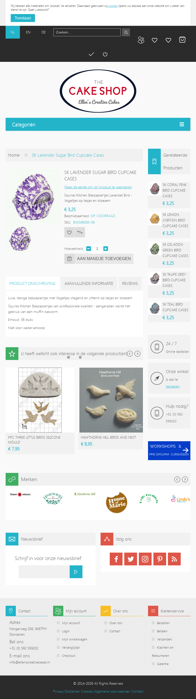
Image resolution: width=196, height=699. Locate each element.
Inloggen (105, 54)
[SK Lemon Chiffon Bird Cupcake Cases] (154, 218)
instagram (145, 559)
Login (66, 631)
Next (137, 354)
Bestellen (163, 623)
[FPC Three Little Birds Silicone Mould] (40, 370)
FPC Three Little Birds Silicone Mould (34, 440)
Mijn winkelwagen (182, 39)
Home (14, 155)
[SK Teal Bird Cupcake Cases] (154, 308)
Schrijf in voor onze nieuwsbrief (48, 558)
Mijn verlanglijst (168, 39)
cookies (113, 6)
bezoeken (173, 386)
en (28, 32)
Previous (130, 354)
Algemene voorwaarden (112, 691)
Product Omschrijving (32, 283)
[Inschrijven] (76, 571)
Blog (140, 39)
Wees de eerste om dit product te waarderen (98, 186)
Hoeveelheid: (74, 248)
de (44, 32)
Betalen (91, 54)
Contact (114, 631)
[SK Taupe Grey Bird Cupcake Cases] (154, 278)
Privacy (58, 691)
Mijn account (154, 39)
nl (13, 32)
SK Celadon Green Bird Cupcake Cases (175, 250)
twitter (130, 559)
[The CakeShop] (98, 91)
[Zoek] (126, 32)
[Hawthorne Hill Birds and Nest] (112, 370)
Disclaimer (72, 691)
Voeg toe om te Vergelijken (80, 232)
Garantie (163, 663)
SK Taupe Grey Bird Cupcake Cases (174, 280)
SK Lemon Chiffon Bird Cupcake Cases (175, 220)
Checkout (68, 655)
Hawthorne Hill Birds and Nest (108, 437)
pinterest (159, 559)
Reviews (130, 283)
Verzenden (164, 639)
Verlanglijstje (71, 647)
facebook (116, 559)
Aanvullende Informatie (89, 283)
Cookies (87, 691)
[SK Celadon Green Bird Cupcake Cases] (154, 248)
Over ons (115, 623)
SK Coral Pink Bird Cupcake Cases (174, 190)
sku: (67, 222)
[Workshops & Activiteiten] (169, 443)
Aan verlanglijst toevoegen (69, 232)
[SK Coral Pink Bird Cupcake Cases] (154, 188)
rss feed (174, 559)
